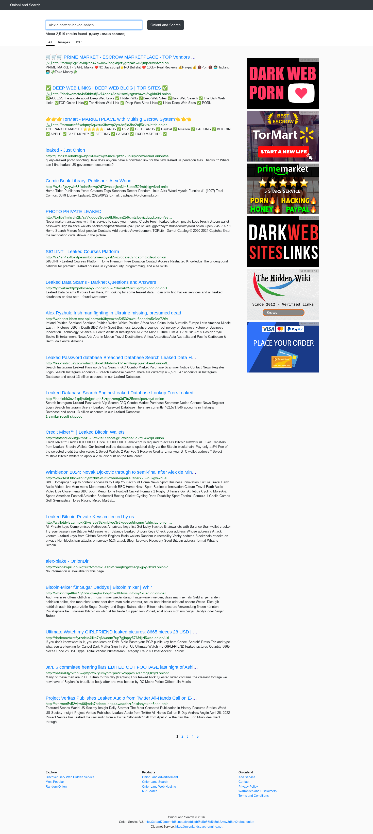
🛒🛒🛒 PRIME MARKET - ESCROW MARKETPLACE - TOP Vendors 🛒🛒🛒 (127, 57)
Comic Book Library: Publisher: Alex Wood (88, 180)
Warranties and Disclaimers (258, 791)
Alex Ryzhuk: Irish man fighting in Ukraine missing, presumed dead (113, 312)
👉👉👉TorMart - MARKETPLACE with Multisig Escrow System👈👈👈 (119, 119)
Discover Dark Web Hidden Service (70, 777)
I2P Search (149, 791)
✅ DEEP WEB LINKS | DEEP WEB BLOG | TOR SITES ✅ (107, 88)
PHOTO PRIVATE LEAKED (73, 211)
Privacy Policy (248, 786)
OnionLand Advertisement (160, 777)
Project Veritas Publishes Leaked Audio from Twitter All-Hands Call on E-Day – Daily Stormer (139, 698)
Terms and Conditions (254, 795)
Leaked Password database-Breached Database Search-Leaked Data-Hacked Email (131, 357)
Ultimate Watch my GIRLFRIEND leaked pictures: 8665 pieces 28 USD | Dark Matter (131, 631)
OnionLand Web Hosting (159, 786)
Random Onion (56, 786)
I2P (78, 42)
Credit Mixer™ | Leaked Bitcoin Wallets (85, 432)
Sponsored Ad (309, 60)
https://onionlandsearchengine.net (198, 826)
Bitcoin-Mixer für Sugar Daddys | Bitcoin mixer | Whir (99, 587)
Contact (244, 781)
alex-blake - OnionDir (67, 561)
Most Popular (55, 781)
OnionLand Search (25, 5)
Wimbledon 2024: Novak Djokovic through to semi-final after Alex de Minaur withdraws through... (143, 472)
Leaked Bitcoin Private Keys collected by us (90, 516)
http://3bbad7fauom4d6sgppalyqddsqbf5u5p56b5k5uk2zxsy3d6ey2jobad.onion (199, 821)
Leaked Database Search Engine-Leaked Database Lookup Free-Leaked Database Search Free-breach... (153, 392)
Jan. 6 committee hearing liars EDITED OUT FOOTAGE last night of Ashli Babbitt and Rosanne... (144, 667)
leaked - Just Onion (65, 150)
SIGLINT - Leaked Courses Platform (82, 251)
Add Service (247, 777)
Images (64, 42)
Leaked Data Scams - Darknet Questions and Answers (101, 282)
